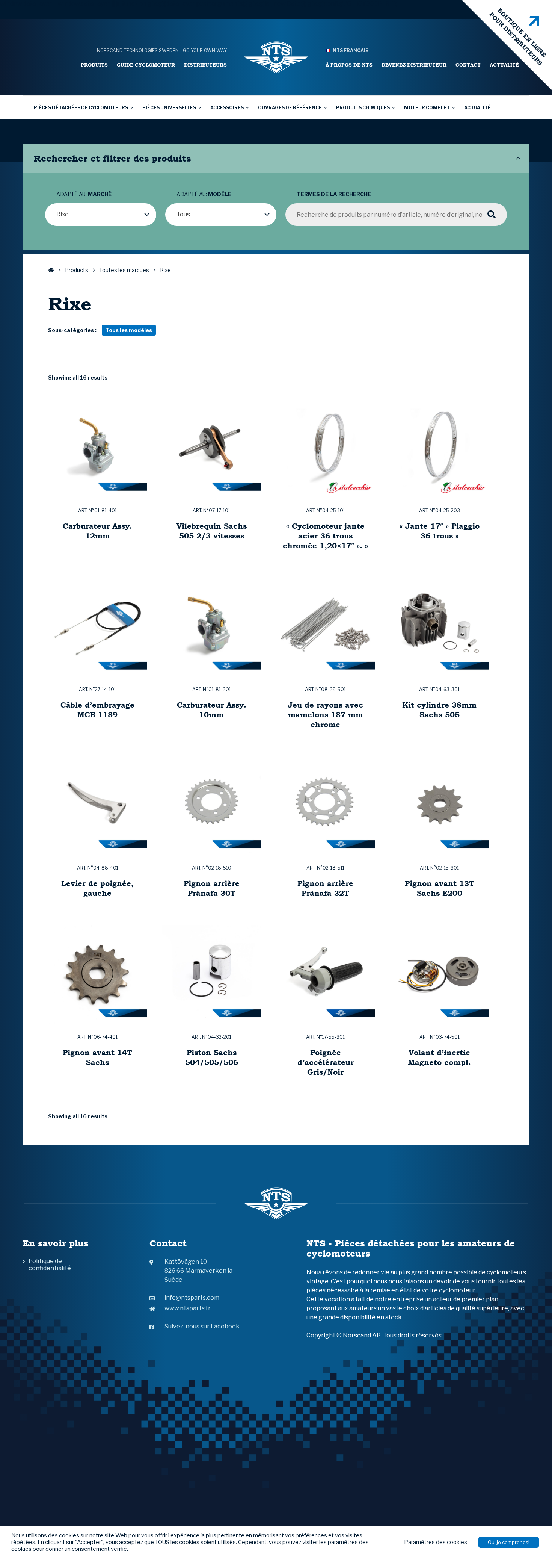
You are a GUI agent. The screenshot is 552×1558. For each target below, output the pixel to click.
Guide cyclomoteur (146, 64)
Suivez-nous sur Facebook (202, 1326)
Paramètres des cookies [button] (435, 1542)
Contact (468, 64)
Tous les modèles (129, 330)
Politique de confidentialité (50, 1264)
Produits (94, 64)
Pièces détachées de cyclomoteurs (81, 107)
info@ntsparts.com (191, 1297)
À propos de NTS (349, 64)
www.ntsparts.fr (187, 1308)
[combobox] (100, 214)
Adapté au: (84, 194)
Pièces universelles (169, 107)
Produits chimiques (363, 107)
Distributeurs (205, 64)
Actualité (504, 64)
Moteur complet (427, 107)
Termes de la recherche (334, 194)
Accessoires (227, 107)
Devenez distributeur (414, 64)
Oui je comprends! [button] (508, 1542)
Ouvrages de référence (290, 107)
